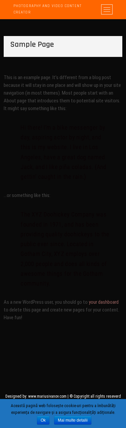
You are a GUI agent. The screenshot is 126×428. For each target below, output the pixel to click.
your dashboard (104, 302)
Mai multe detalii (73, 420)
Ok (43, 420)
